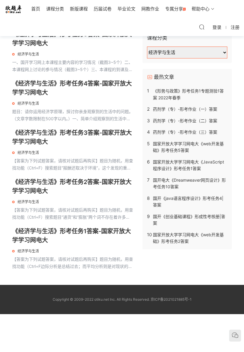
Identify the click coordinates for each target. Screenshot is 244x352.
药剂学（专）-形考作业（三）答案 (185, 132)
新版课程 (79, 9)
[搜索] (202, 27)
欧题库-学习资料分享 (13, 9)
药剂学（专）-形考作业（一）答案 (185, 109)
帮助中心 (200, 9)
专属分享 (174, 9)
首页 (35, 9)
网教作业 (150, 9)
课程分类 (55, 9)
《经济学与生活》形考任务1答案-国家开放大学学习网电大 (71, 236)
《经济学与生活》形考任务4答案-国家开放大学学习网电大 (72, 88)
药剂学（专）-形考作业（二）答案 (185, 120)
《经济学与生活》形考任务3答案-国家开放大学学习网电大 (72, 137)
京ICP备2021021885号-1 (171, 299)
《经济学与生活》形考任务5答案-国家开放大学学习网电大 (72, 39)
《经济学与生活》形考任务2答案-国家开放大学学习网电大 (72, 186)
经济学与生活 (28, 54)
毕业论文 (126, 9)
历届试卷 (103, 9)
